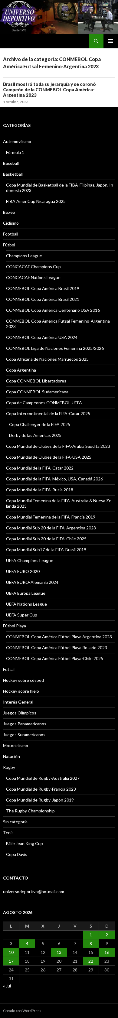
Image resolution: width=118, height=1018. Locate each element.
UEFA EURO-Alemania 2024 (32, 582)
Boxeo (9, 212)
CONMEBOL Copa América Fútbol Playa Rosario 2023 (56, 647)
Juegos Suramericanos (24, 734)
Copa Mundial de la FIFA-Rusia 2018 (39, 489)
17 (11, 961)
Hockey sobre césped (23, 680)
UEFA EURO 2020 (23, 571)
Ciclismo (11, 223)
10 (11, 952)
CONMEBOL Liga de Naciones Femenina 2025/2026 (55, 348)
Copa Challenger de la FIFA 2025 (39, 424)
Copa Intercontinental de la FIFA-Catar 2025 (48, 413)
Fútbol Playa (14, 625)
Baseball (11, 163)
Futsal (9, 669)
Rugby (9, 767)
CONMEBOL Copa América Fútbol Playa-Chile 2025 (54, 658)
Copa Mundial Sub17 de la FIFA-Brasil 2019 (46, 549)
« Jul (7, 985)
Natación (11, 756)
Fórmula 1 (15, 152)
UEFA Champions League (29, 560)
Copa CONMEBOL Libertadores (36, 380)
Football (10, 233)
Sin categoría (15, 821)
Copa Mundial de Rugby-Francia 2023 (41, 789)
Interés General (18, 701)
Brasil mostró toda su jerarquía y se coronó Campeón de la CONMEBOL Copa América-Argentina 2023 (49, 89)
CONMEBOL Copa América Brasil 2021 (42, 299)
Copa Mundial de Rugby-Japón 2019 (40, 799)
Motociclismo (15, 745)
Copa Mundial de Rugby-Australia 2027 (43, 778)
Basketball (13, 174)
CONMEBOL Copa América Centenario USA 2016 (53, 310)
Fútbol (9, 244)
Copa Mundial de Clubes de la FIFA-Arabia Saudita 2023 (58, 446)
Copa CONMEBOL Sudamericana (37, 391)
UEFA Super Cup (21, 614)
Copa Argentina (21, 369)
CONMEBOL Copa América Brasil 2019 (42, 288)
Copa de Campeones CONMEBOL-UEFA (44, 402)
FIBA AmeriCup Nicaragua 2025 (36, 201)
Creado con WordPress (22, 1010)
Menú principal (110, 41)
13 (59, 952)
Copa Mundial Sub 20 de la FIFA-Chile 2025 (46, 538)
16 (106, 952)
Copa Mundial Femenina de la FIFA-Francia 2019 (50, 516)
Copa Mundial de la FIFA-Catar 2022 (40, 467)
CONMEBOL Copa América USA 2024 (41, 337)
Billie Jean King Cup (24, 843)
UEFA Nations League (26, 604)
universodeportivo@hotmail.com (33, 891)
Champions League (24, 255)
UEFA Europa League (25, 593)
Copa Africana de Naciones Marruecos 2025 (47, 359)
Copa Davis (16, 854)
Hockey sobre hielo (21, 691)
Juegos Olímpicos (19, 712)
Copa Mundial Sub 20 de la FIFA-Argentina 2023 (51, 527)
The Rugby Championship (30, 810)
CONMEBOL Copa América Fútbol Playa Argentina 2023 (59, 636)
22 (90, 961)
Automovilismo (17, 141)
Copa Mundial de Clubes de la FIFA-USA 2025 (48, 457)
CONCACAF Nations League (33, 277)
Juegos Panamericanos (24, 723)
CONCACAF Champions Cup (33, 266)
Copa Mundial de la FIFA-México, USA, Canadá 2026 (54, 478)
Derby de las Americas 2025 (35, 435)
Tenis (8, 832)
